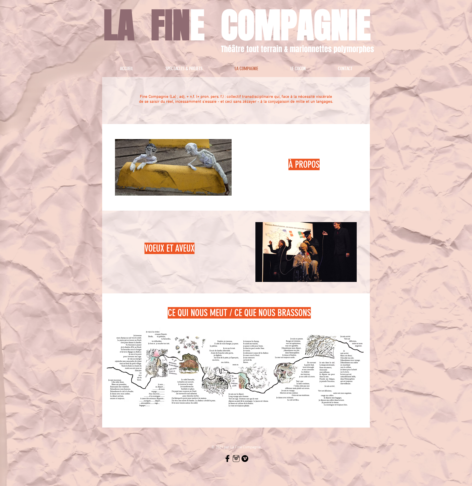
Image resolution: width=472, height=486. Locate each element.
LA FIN (147, 25)
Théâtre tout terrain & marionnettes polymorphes (297, 49)
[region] (236, 101)
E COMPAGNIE (280, 25)
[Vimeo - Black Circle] (244, 458)
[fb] (227, 458)
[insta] (236, 458)
